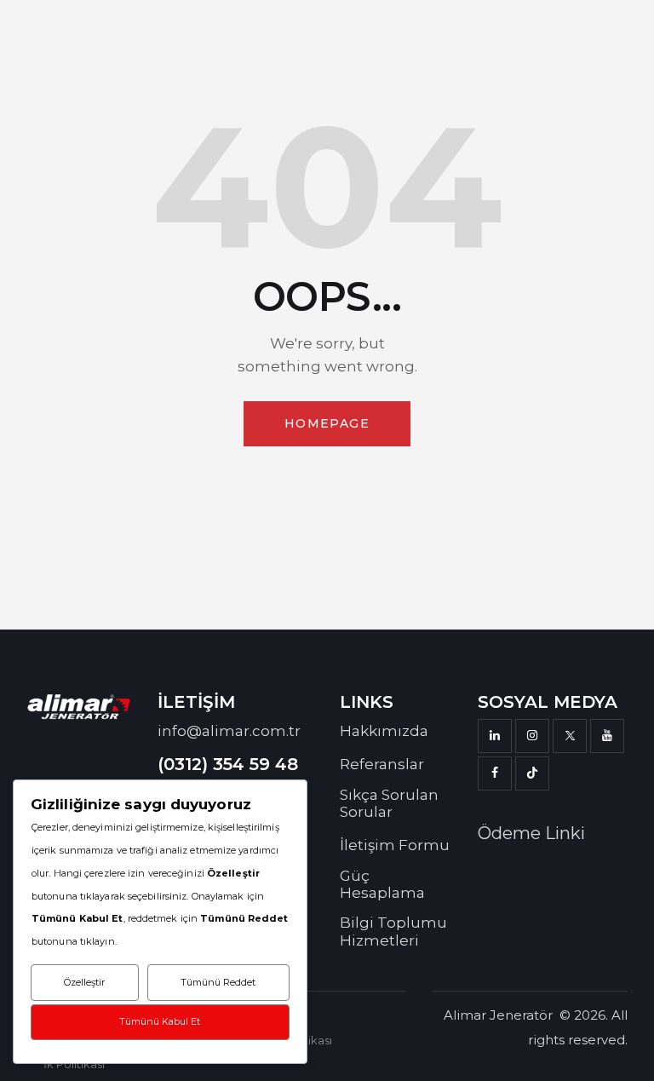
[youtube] (607, 736)
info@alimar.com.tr (229, 730)
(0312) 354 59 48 (228, 764)
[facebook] (495, 773)
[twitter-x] (570, 736)
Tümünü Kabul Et (159, 1021)
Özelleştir (84, 982)
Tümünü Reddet (218, 982)
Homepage (327, 423)
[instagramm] (532, 736)
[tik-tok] (532, 773)
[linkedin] (495, 736)
